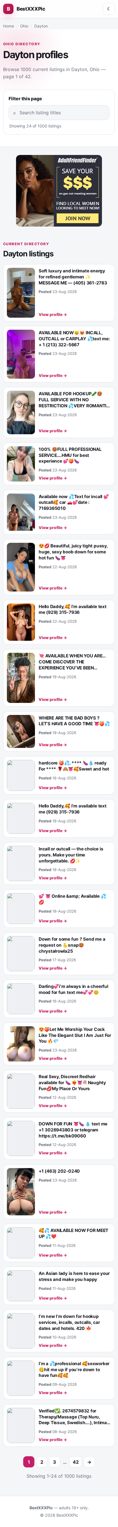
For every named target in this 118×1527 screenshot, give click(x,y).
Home (8, 26)
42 (76, 1462)
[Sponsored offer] (59, 191)
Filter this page (25, 98)
